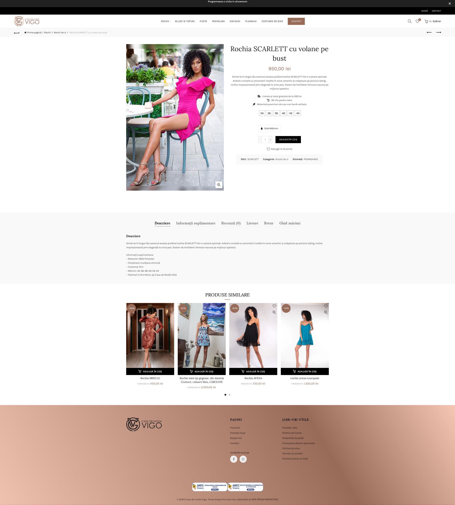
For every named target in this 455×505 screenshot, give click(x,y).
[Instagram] (243, 459)
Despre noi (236, 438)
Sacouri (235, 21)
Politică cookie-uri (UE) (295, 458)
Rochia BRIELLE (150, 378)
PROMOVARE (311, 159)
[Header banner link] (222, 3)
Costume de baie (272, 21)
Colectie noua (237, 432)
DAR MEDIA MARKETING (265, 499)
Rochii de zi (60, 32)
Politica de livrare (292, 432)
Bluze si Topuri (185, 21)
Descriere (162, 222)
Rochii (165, 21)
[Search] (410, 21)
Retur (269, 222)
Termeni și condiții (292, 453)
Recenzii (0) (231, 222)
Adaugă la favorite (281, 148)
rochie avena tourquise (304, 378)
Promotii (235, 427)
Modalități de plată (293, 438)
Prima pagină (34, 32)
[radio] (262, 113)
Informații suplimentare (195, 222)
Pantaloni (218, 21)
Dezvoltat (242, 499)
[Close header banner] (449, 3)
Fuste (203, 21)
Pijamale (251, 21)
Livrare (252, 222)
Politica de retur (291, 448)
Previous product (429, 32)
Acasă (424, 11)
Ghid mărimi (289, 222)
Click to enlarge (218, 184)
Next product (438, 32)
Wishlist (419, 20)
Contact (436, 11)
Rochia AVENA (253, 378)
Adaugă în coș (288, 139)
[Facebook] (233, 459)
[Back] (16, 32)
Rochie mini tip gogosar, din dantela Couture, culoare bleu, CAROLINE (202, 380)
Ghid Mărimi (271, 128)
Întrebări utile (289, 427)
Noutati (296, 21)
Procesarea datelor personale (298, 443)
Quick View (171, 312)
